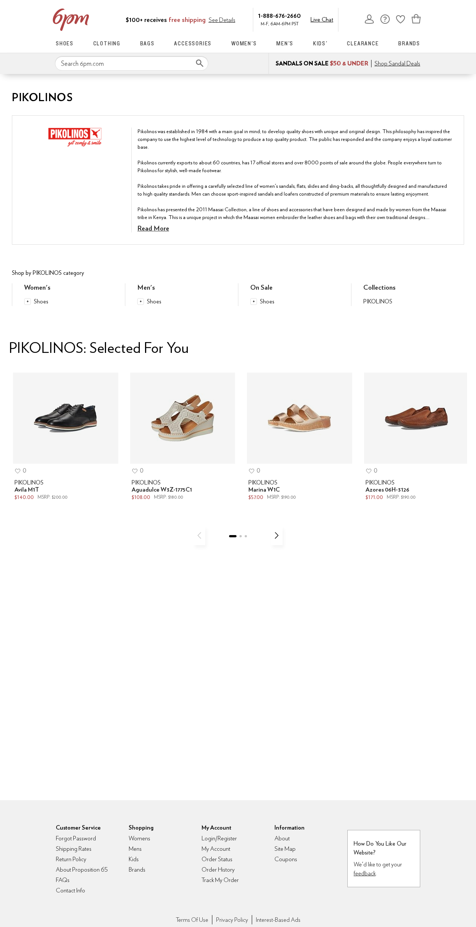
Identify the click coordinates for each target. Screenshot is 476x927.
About (282, 838)
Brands (409, 43)
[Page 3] (246, 536)
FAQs (63, 879)
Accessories (193, 43)
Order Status (217, 859)
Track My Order (220, 879)
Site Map (285, 848)
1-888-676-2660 (279, 15)
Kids (134, 859)
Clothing (106, 43)
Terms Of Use (192, 919)
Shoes (65, 43)
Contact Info (70, 890)
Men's (284, 43)
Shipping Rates (73, 848)
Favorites (400, 19)
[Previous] (199, 535)
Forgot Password (76, 838)
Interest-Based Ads (278, 919)
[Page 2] (240, 536)
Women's (244, 43)
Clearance (363, 43)
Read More (153, 228)
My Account (369, 19)
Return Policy (71, 859)
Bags (147, 43)
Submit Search (200, 63)
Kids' (320, 43)
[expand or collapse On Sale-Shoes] (253, 301)
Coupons (285, 859)
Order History (218, 869)
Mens (135, 848)
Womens (139, 838)
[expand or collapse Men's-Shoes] (140, 301)
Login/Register (219, 838)
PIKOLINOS (377, 301)
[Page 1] (233, 536)
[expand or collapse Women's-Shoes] (27, 301)
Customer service (385, 19)
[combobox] (131, 64)
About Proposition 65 (82, 869)
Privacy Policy (232, 919)
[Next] (277, 535)
